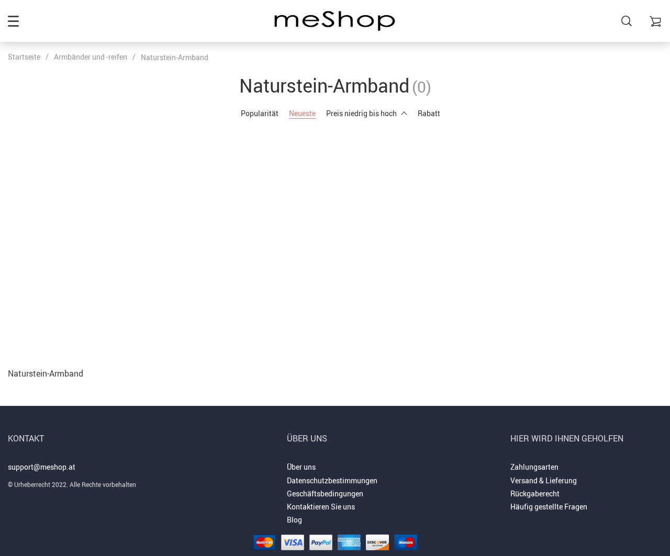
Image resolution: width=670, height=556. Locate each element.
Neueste (302, 113)
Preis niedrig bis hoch (361, 113)
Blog (294, 520)
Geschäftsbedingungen (325, 493)
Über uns (301, 467)
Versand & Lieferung (543, 480)
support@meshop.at (41, 467)
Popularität (259, 113)
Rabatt (429, 113)
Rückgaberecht (535, 493)
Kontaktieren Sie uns (321, 507)
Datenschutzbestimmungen (332, 480)
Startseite (24, 57)
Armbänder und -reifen (90, 57)
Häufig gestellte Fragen (548, 507)
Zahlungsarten (534, 467)
